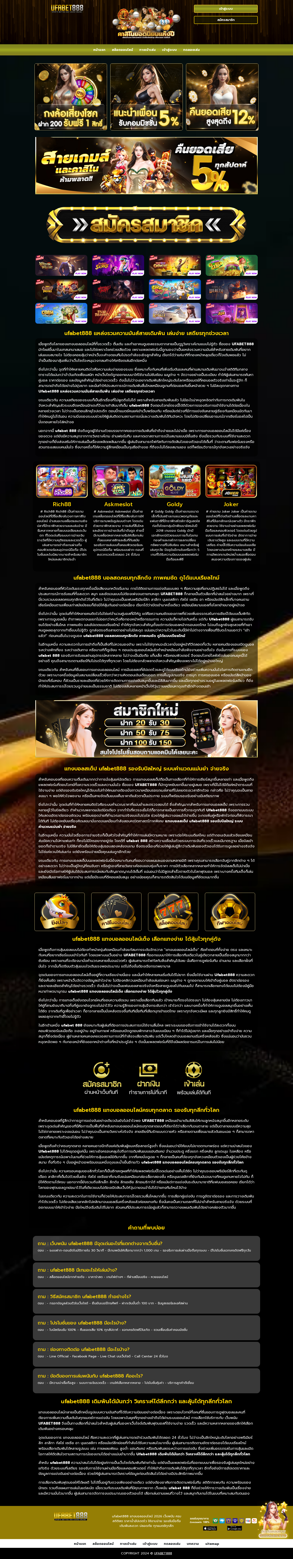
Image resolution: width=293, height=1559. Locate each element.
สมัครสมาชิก (226, 20)
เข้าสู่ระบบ (226, 8)
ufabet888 (163, 1553)
